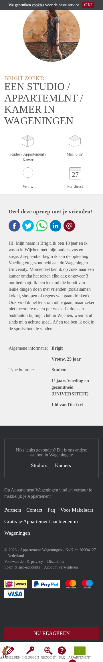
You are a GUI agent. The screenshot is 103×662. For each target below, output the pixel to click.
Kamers (63, 465)
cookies (38, 5)
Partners (12, 510)
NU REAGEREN (51, 633)
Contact (34, 510)
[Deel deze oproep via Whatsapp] (41, 225)
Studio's (39, 465)
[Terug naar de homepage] (6, 653)
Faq (51, 510)
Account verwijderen (61, 567)
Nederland (15, 556)
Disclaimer (56, 561)
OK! (88, 4)
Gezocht (48, 657)
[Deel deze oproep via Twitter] (28, 225)
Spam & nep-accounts (22, 567)
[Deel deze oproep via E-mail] (69, 225)
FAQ (62, 657)
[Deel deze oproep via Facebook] (14, 225)
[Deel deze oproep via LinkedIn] (55, 225)
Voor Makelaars (76, 510)
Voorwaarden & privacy (23, 561)
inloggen (30, 657)
